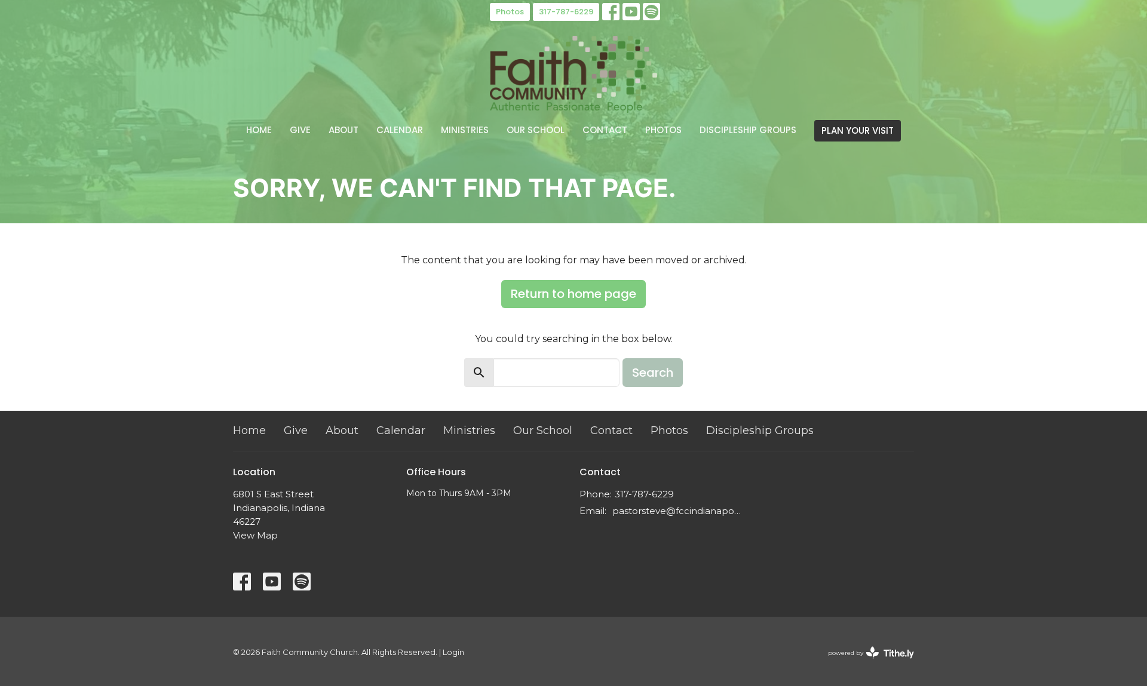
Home (259, 130)
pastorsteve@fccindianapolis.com (676, 510)
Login (453, 652)
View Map (255, 535)
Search (652, 372)
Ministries (465, 130)
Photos (510, 11)
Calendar (399, 130)
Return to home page (573, 293)
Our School (536, 130)
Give (300, 130)
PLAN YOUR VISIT (857, 130)
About (343, 130)
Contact (604, 130)
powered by (865, 663)
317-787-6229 (566, 11)
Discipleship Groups (748, 130)
